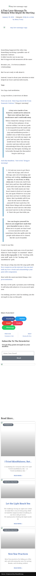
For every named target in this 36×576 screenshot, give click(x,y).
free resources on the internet (12, 267)
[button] (8, 319)
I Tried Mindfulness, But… (18, 462)
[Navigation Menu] (32, 2)
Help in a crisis (28, 17)
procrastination (6, 279)
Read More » (18, 475)
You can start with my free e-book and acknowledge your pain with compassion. (17, 269)
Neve (3, 574)
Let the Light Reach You (18, 503)
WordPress (19, 574)
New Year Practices (18, 554)
